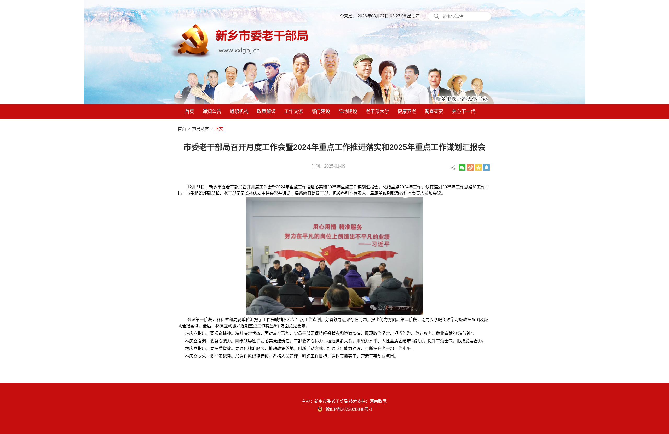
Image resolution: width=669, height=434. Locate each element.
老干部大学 (377, 111)
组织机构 (239, 111)
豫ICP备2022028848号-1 (349, 409)
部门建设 (320, 111)
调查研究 (434, 111)
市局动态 (200, 129)
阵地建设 (347, 111)
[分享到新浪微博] (470, 167)
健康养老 (406, 111)
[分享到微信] (462, 167)
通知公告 (212, 111)
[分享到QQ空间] (478, 167)
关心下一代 (463, 111)
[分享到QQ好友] (486, 167)
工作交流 (293, 111)
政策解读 (266, 111)
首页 (189, 111)
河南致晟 (378, 401)
